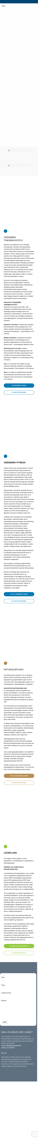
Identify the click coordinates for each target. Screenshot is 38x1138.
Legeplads (29, 684)
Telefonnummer (6, 993)
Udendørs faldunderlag (8, 1115)
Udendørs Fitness (7, 1105)
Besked (3, 1000)
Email (3, 985)
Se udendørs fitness (19, 385)
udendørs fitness (22, 468)
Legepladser (28, 860)
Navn (3, 977)
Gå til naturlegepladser (19, 776)
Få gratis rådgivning (18, 392)
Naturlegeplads (19, 684)
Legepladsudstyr (6, 1108)
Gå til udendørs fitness (19, 594)
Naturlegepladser (9, 863)
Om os (3, 1124)
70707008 (10, 1099)
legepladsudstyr (16, 917)
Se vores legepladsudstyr (19, 946)
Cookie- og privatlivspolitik (9, 1127)
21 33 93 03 (10, 1048)
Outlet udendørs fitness (8, 1118)
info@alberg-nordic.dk (13, 1045)
